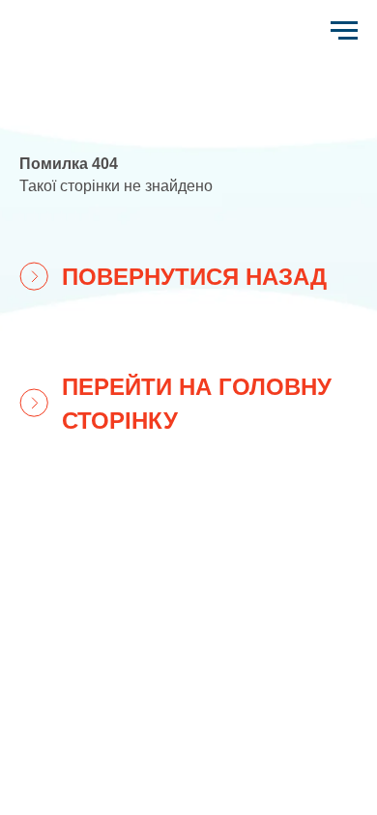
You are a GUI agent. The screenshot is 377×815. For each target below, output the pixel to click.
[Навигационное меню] (344, 31)
